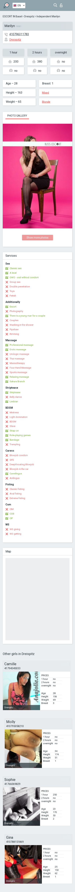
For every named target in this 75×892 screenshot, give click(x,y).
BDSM (13, 421)
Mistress (14, 412)
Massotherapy (17, 363)
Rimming (14, 334)
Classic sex (15, 268)
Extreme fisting (17, 498)
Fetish (13, 295)
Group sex (15, 282)
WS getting (15, 533)
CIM (12, 509)
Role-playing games (20, 435)
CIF (11, 518)
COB (12, 513)
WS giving (15, 529)
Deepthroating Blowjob (22, 464)
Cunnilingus (16, 473)
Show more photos (37, 237)
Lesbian (14, 401)
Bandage (14, 439)
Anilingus (14, 478)
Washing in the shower (21, 324)
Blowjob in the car (19, 469)
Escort (13, 306)
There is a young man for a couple (27, 315)
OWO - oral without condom (24, 277)
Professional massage (21, 345)
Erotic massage (18, 349)
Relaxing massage (19, 376)
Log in (62, 4)
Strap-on (14, 430)
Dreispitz (29, 16)
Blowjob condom (19, 455)
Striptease (15, 392)
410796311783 (19, 34)
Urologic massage (19, 354)
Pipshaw (14, 329)
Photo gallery (17, 115)
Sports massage (18, 372)
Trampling (15, 444)
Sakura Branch (17, 381)
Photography (16, 311)
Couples (14, 320)
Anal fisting (15, 493)
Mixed (45, 92)
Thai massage (17, 358)
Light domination (18, 417)
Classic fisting (17, 489)
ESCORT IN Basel (12, 16)
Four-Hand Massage (20, 367)
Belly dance (16, 397)
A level (13, 272)
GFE (12, 459)
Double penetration (20, 286)
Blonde (46, 101)
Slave (12, 426)
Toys (12, 291)
